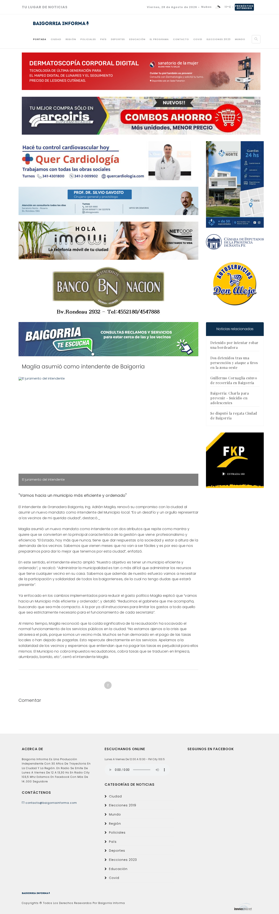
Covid (197, 39)
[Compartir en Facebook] (108, 685)
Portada (39, 39)
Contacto (181, 39)
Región (71, 39)
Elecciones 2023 (219, 39)
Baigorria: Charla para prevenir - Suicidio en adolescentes (229, 398)
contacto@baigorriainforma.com (51, 803)
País (103, 39)
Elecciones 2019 (122, 805)
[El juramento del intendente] (108, 378)
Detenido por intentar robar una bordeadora (234, 345)
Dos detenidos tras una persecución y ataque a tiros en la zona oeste (234, 363)
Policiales (88, 39)
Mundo (240, 39)
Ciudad (56, 39)
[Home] (57, 22)
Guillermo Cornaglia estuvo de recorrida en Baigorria (233, 380)
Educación (137, 39)
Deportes (118, 39)
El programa (159, 39)
